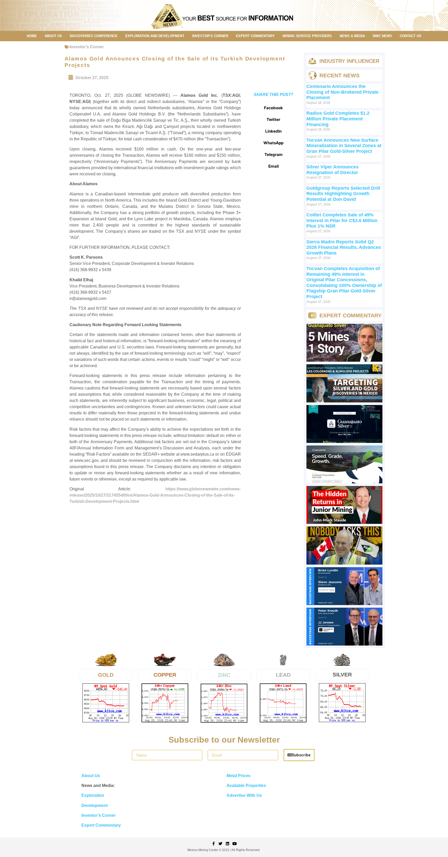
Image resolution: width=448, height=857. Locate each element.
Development (94, 805)
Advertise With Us (244, 795)
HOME (32, 36)
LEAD (283, 675)
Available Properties (246, 785)
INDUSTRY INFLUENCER (349, 61)
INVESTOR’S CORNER (210, 36)
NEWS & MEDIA (352, 36)
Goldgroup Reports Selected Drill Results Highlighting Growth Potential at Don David (343, 194)
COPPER (164, 675)
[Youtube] (234, 843)
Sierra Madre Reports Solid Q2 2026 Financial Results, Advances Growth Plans (343, 247)
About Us (90, 775)
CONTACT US (410, 36)
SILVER (342, 674)
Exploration (92, 795)
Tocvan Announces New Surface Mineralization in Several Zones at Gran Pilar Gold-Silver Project (343, 146)
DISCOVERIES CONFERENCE (93, 36)
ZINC (224, 675)
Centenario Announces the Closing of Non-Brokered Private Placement (342, 92)
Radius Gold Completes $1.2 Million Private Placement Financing (337, 119)
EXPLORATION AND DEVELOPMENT (154, 36)
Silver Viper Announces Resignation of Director (332, 169)
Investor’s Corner (86, 47)
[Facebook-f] (213, 843)
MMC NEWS (382, 36)
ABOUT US (53, 36)
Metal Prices (238, 775)
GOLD (106, 675)
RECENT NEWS (339, 75)
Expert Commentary (101, 825)
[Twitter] (220, 843)
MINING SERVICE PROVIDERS (307, 36)
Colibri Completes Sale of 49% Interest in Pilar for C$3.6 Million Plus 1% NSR (341, 220)
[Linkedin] (227, 843)
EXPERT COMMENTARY (255, 36)
